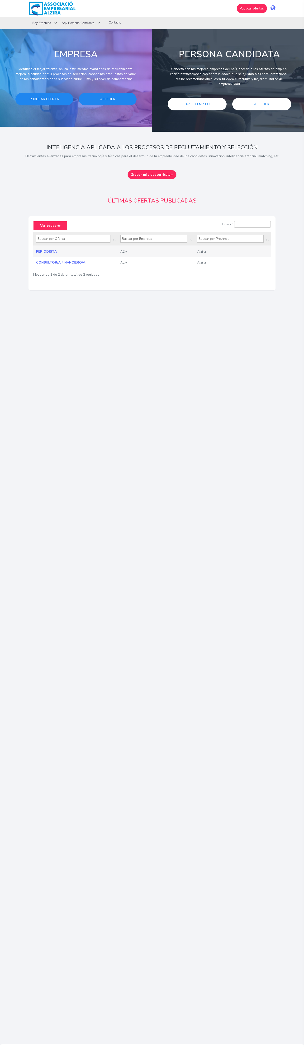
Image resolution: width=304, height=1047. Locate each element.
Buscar (227, 224)
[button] (252, 8)
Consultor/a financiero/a (60, 262)
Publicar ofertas (252, 8)
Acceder (107, 99)
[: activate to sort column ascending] (75, 239)
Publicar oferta (44, 99)
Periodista (46, 251)
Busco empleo (197, 104)
